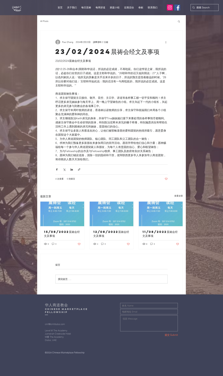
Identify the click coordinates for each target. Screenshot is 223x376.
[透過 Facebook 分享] (56, 169)
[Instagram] (170, 7)
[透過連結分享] (79, 169)
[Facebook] (177, 7)
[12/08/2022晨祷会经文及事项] (111, 214)
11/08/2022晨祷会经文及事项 (160, 234)
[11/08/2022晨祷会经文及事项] (161, 214)
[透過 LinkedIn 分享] (71, 169)
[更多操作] (166, 42)
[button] (178, 21)
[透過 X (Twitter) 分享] (64, 169)
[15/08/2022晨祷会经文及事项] (62, 214)
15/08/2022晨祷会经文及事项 (62, 234)
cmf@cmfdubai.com (55, 324)
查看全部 (178, 195)
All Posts (44, 21)
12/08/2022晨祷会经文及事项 (111, 234)
